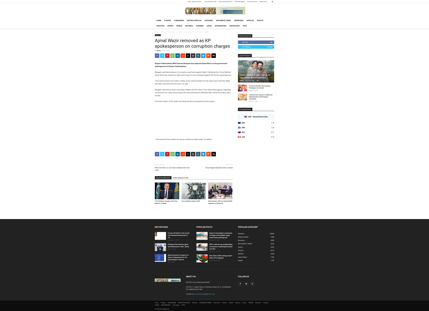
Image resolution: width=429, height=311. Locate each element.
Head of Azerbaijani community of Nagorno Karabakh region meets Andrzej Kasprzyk (220, 235)
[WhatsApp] (172, 55)
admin (159, 50)
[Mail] (246, 284)
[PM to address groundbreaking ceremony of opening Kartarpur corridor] (202, 247)
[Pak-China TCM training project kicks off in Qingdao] (202, 258)
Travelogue (234, 26)
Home (158, 20)
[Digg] (213, 55)
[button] (272, 1)
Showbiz (199, 26)
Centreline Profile (252, 1)
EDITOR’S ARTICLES (194, 20)
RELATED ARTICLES (163, 178)
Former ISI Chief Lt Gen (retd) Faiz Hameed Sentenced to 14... (178, 235)
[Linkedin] (177, 55)
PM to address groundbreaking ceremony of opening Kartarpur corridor (220, 247)
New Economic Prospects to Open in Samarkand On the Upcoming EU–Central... (178, 257)
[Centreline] (214, 11)
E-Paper (167, 20)
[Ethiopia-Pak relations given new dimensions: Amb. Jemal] (160, 247)
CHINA (209, 26)
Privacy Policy (263, 1)
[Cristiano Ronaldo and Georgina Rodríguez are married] (242, 88)
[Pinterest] (167, 55)
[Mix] (208, 55)
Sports (170, 26)
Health (260, 20)
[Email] (188, 55)
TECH (245, 26)
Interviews (239, 20)
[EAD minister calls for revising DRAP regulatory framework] (220, 190)
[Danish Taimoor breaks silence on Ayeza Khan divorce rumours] (256, 71)
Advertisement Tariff (210, 1)
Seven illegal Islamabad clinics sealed (219, 168)
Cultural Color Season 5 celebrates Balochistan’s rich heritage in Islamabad (260, 97)
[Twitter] (162, 55)
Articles (250, 20)
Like (271, 42)
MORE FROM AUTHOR (180, 178)
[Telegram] (203, 55)
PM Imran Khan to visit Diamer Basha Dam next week (172, 169)
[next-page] (159, 207)
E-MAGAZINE (179, 20)
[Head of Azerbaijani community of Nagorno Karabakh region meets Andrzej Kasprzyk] (202, 236)
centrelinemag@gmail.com (205, 294)
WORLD (179, 26)
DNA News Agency (239, 1)
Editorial (209, 20)
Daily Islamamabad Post (225, 1)
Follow (270, 47)
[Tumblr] (198, 55)
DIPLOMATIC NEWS (223, 20)
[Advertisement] (194, 121)
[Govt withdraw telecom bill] (194, 190)
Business (189, 26)
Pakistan (160, 26)
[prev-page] (156, 207)
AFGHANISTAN (220, 26)
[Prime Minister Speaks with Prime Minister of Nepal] (167, 190)
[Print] (193, 55)
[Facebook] (157, 55)
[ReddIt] (183, 55)
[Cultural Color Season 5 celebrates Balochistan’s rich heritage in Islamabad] (242, 97)
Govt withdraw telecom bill (191, 201)
